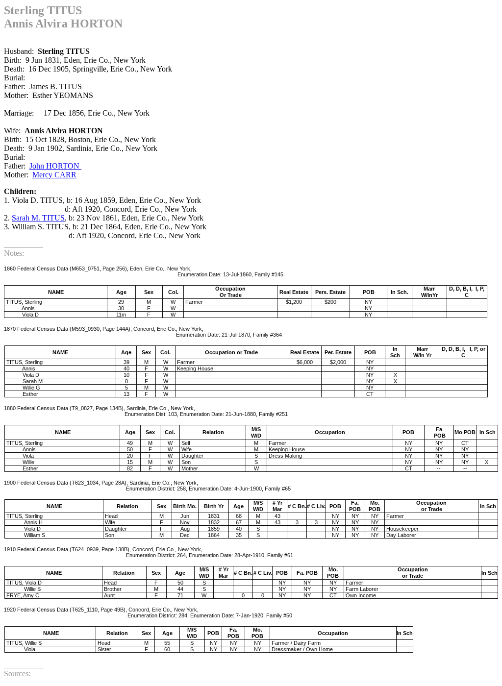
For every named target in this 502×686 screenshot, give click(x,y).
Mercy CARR (54, 175)
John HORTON (55, 166)
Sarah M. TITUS (38, 218)
